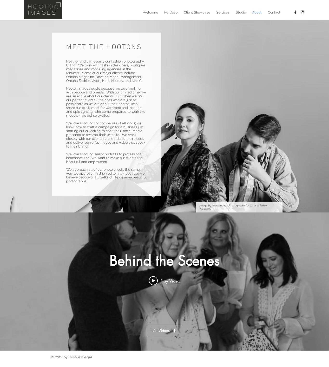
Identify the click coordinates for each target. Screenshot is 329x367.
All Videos (161, 330)
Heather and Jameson (83, 61)
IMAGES (42, 12)
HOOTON (44, 6)
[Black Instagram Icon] (302, 12)
